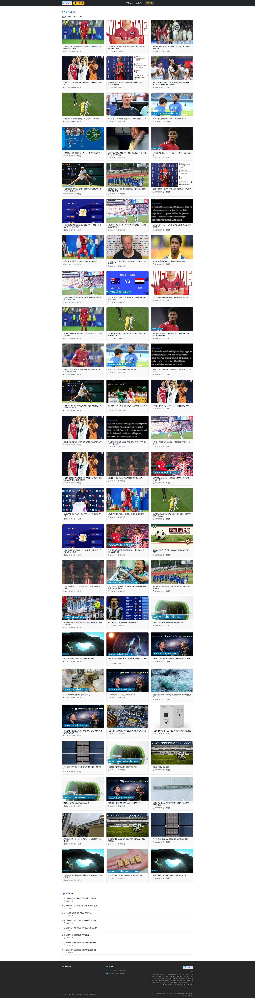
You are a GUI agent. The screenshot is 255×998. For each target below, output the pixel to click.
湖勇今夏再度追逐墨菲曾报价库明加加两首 (81, 950)
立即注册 (80, 3)
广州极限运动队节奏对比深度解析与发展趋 (81, 920)
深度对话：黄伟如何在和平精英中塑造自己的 (81, 928)
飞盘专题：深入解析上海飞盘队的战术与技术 (81, 906)
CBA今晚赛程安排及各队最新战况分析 (79, 913)
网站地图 (93, 994)
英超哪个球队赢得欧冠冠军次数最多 (78, 935)
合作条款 (86, 994)
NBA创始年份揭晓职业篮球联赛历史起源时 (81, 942)
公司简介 (139, 3)
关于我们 (71, 994)
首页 (65, 12)
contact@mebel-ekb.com (117, 973)
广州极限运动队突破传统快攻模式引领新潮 (81, 898)
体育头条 (149, 3)
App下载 (64, 994)
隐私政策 (79, 994)
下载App (129, 3)
